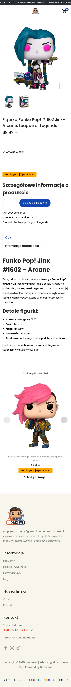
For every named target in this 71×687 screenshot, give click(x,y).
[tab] (35, 237)
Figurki (27, 217)
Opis (8, 237)
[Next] (63, 58)
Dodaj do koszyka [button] (37, 477)
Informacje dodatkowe (22, 246)
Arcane (19, 217)
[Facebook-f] (5, 648)
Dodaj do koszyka (35, 203)
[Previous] (7, 58)
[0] (64, 11)
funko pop (20, 222)
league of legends (37, 222)
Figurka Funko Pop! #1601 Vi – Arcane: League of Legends (35, 458)
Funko (35, 217)
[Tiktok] (18, 648)
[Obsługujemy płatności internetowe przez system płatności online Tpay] (35, 679)
